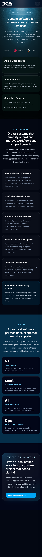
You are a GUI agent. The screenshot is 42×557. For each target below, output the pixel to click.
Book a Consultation (17, 495)
